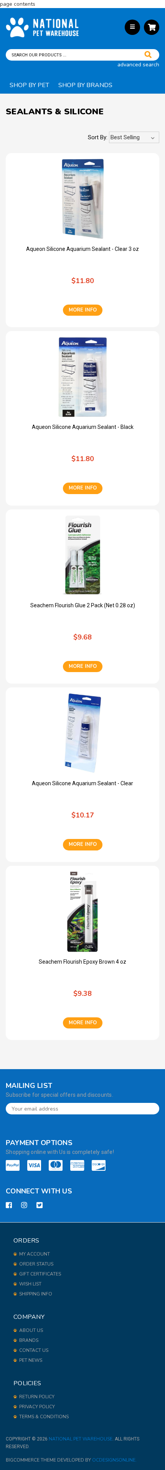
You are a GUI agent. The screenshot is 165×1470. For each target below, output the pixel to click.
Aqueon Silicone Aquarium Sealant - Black (83, 427)
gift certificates (40, 1274)
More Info (83, 310)
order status (36, 1264)
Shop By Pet (29, 85)
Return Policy (36, 1397)
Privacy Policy (37, 1407)
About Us (31, 1330)
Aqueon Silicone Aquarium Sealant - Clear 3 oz (82, 249)
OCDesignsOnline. (114, 1460)
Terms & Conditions (44, 1417)
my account (34, 1254)
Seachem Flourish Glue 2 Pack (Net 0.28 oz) (82, 605)
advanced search (138, 64)
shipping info (35, 1294)
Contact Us (33, 1350)
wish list (30, 1284)
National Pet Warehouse (80, 1439)
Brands (28, 1340)
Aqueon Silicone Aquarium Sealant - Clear (82, 783)
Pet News (30, 1360)
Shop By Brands (85, 85)
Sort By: (97, 137)
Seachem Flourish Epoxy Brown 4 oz (82, 962)
